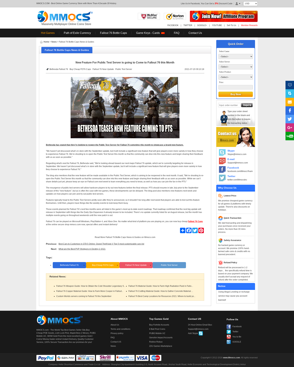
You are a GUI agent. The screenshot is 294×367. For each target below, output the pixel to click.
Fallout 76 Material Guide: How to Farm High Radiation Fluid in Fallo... (160, 286)
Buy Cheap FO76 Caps (80, 69)
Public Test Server (123, 69)
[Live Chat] (289, 85)
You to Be (236, 337)
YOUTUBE (217, 25)
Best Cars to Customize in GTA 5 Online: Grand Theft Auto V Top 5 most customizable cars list (101, 244)
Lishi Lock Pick (62, 333)
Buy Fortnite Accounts (159, 325)
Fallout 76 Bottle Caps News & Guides (123, 237)
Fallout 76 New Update (103, 69)
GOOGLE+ (202, 25)
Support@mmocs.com (237, 163)
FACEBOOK (172, 25)
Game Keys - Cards (148, 32)
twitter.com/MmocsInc (237, 180)
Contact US (116, 342)
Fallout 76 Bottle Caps (113, 32)
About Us (115, 325)
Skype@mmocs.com (236, 154)
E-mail (231, 159)
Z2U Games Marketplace (160, 346)
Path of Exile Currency (77, 32)
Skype (231, 150)
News (54, 42)
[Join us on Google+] (289, 127)
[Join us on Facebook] (289, 110)
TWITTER (187, 25)
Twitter (231, 176)
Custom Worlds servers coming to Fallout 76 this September (83, 296)
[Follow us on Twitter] (289, 119)
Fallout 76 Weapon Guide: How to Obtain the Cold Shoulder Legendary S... (90, 286)
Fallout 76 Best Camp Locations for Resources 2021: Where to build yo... (161, 296)
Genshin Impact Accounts (161, 337)
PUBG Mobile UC (157, 333)
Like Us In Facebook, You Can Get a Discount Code (206, 3)
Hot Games (48, 32)
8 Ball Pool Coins (157, 329)
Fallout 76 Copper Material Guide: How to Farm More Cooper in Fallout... (89, 291)
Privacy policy (117, 333)
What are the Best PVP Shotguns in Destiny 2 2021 (82, 249)
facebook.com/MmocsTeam (240, 171)
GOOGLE (236, 342)
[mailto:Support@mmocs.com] (289, 102)
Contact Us (195, 32)
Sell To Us (231, 25)
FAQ (176, 32)
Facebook (233, 167)
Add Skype (193, 333)
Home (46, 42)
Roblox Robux (155, 342)
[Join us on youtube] (289, 136)
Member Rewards (249, 25)
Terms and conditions (120, 329)
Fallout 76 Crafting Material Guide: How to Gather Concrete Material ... (160, 291)
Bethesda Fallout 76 (59, 69)
